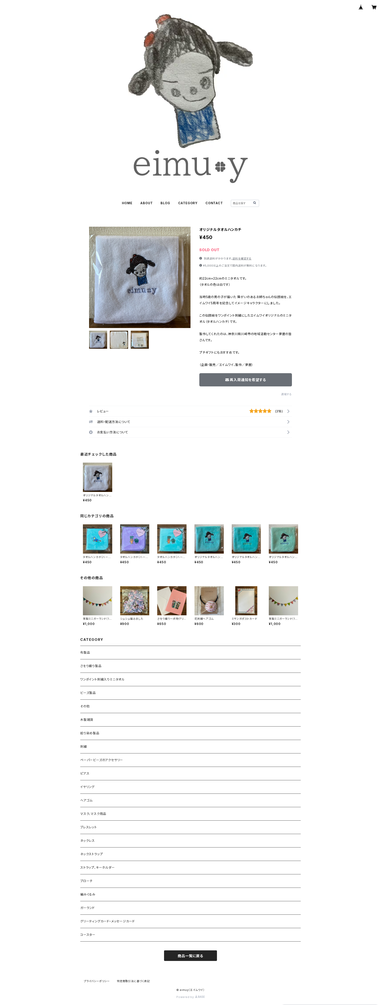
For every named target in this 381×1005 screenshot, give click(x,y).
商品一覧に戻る (190, 956)
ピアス (84, 773)
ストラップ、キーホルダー (97, 867)
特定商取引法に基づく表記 (133, 981)
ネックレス (87, 840)
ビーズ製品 (88, 693)
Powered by (185, 997)
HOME (127, 203)
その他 (85, 706)
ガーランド (87, 908)
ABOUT (146, 203)
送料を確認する (242, 258)
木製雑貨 (86, 719)
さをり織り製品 (91, 666)
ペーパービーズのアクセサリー (101, 760)
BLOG (165, 203)
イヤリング (87, 787)
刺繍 (83, 746)
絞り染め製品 (89, 733)
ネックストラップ (91, 854)
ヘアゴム (86, 800)
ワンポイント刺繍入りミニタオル (102, 679)
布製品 (85, 652)
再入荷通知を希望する (248, 380)
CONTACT (214, 203)
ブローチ (86, 881)
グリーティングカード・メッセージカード (107, 921)
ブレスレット (88, 827)
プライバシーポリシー (97, 981)
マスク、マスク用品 (93, 814)
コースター (87, 934)
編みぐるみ (87, 894)
